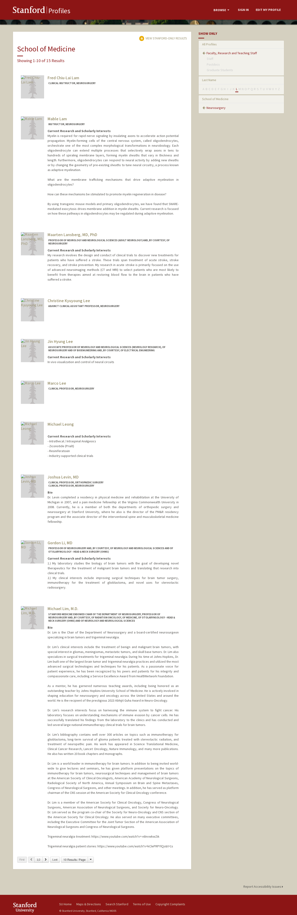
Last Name (209, 80)
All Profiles (209, 44)
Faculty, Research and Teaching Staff (232, 53)
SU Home (65, 904)
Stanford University (32, 907)
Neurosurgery (216, 108)
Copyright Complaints (170, 904)
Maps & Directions (88, 904)
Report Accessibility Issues (262, 886)
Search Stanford (117, 904)
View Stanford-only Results (166, 38)
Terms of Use (142, 904)
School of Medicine (215, 99)
